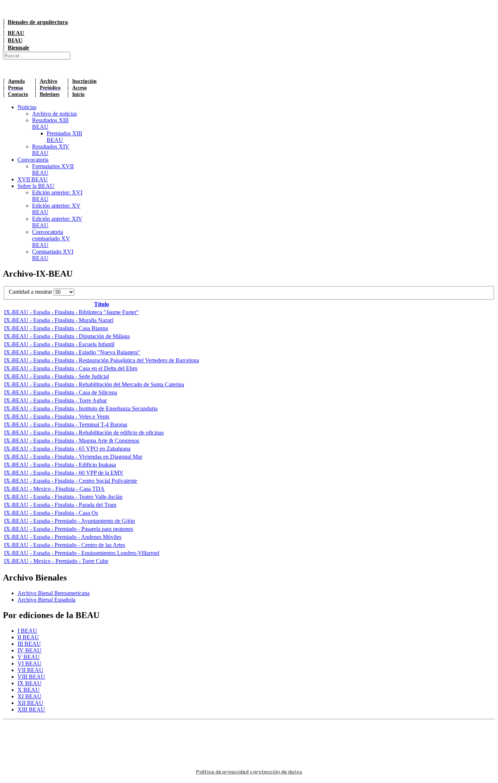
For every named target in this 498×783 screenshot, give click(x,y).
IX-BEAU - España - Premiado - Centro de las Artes (64, 545)
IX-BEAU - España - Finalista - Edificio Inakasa (60, 465)
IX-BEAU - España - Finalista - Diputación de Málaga (67, 336)
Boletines (49, 94)
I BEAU (27, 631)
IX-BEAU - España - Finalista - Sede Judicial (56, 376)
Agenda (16, 81)
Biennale (18, 48)
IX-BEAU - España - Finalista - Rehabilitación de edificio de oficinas (84, 432)
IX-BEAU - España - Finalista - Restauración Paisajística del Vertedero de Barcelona (101, 360)
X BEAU (28, 690)
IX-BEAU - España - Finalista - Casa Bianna (56, 328)
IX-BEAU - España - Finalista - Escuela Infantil (59, 344)
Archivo (48, 81)
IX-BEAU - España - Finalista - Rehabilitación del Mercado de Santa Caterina (94, 384)
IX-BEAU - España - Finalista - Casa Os (51, 513)
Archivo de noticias (54, 114)
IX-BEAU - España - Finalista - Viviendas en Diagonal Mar (73, 457)
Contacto (18, 94)
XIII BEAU (31, 709)
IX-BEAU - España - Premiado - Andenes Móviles (62, 537)
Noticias (26, 107)
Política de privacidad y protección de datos (249, 772)
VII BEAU (30, 670)
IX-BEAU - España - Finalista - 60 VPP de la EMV (64, 473)
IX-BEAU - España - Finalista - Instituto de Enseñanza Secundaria (80, 408)
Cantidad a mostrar (31, 292)
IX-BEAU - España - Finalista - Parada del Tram (60, 505)
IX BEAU (29, 683)
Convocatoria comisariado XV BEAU (51, 238)
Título (101, 304)
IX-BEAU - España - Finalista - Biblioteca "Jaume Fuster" (71, 312)
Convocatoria (32, 160)
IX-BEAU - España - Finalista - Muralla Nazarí (58, 320)
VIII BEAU (31, 677)
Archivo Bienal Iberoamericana (53, 593)
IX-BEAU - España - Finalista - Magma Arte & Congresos (71, 440)
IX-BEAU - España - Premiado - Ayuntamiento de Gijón (69, 521)
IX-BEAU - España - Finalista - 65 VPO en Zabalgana (67, 449)
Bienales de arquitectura (38, 22)
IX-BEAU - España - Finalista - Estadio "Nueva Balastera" (72, 352)
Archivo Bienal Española (46, 600)
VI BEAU (29, 663)
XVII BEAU (32, 179)
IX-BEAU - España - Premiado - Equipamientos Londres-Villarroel (81, 553)
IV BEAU (29, 650)
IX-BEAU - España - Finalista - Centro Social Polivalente (70, 481)
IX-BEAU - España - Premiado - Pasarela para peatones (68, 529)
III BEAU (29, 644)
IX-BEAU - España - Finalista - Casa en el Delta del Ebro (70, 368)
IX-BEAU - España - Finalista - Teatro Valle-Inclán (63, 497)
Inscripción (84, 81)
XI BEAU (29, 696)
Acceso (79, 87)
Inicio (78, 94)
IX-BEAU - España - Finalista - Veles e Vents (56, 416)
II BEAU (28, 637)
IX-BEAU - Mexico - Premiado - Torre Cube (56, 561)
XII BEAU (30, 703)
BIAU (15, 40)
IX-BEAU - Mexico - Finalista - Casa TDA (54, 489)
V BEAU (28, 657)
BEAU (16, 33)
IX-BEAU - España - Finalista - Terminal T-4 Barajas (65, 424)
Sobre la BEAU (35, 186)
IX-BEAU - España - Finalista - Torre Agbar (55, 400)
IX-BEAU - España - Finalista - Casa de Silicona (60, 392)
